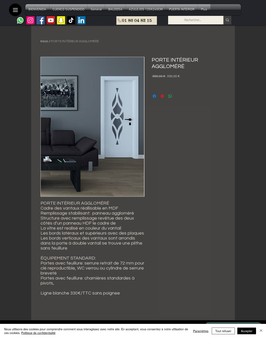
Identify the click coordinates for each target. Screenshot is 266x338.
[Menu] (15, 10)
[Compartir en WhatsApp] (170, 96)
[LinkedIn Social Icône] (81, 20)
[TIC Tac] (71, 20)
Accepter (246, 331)
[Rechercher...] (227, 20)
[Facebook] (41, 20)
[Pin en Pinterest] (162, 96)
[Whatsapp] (20, 20)
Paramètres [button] (200, 331)
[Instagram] (30, 20)
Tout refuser (223, 331)
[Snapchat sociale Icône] (61, 20)
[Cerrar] (261, 331)
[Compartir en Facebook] (154, 96)
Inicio (44, 41)
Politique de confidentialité (38, 333)
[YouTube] (51, 20)
